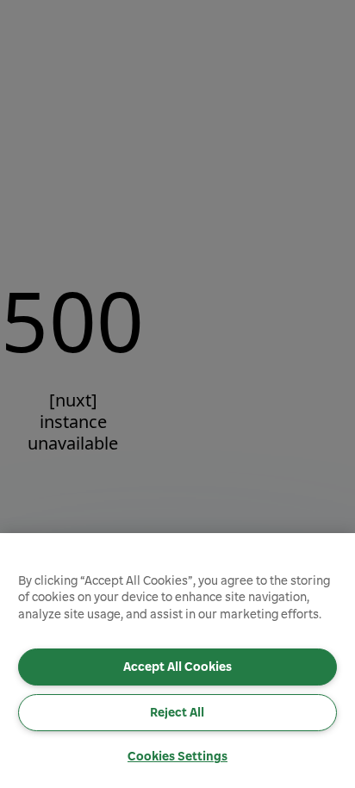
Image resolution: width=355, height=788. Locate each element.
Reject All (177, 712)
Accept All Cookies (177, 666)
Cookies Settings (177, 756)
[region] (177, 660)
